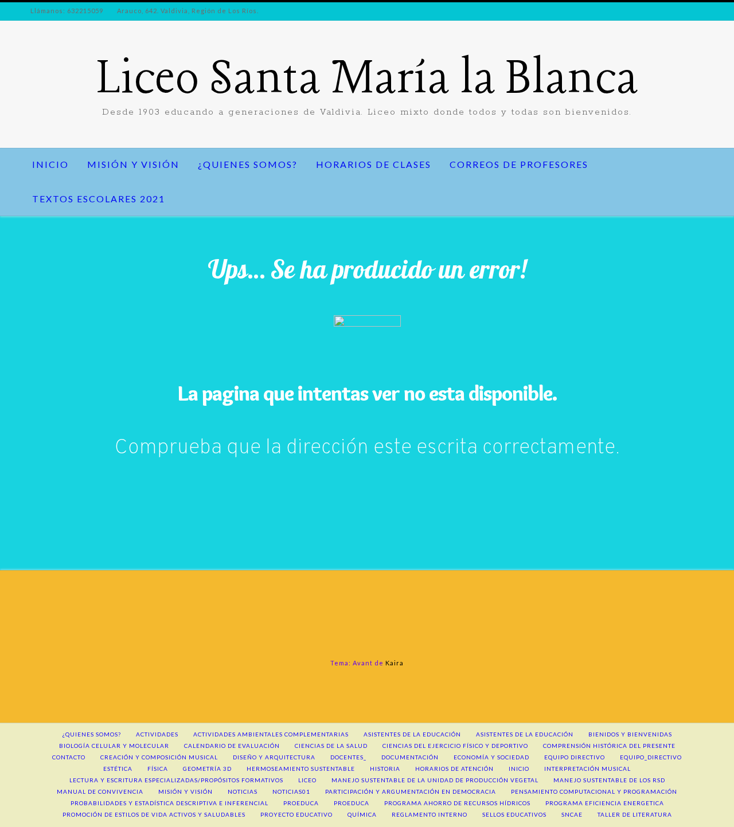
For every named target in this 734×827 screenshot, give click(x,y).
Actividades (157, 734)
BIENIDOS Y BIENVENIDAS (630, 734)
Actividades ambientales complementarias (271, 734)
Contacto (68, 757)
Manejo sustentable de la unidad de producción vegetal (434, 780)
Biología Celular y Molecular (114, 745)
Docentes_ (348, 757)
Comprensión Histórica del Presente (609, 745)
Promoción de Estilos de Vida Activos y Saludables (154, 814)
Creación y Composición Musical (159, 757)
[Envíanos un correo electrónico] (49, 85)
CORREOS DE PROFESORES (519, 164)
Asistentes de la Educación (524, 734)
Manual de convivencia (100, 791)
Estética (117, 768)
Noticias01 (291, 791)
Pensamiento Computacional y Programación (594, 791)
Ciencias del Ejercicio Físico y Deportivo (455, 745)
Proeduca (301, 802)
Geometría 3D (207, 768)
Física (157, 768)
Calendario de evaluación (232, 745)
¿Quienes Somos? (248, 164)
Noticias (242, 791)
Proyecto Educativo (296, 814)
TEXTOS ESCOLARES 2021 (98, 198)
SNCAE (572, 814)
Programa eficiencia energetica (604, 802)
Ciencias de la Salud (331, 745)
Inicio (50, 164)
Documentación (410, 757)
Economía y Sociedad (491, 757)
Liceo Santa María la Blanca (367, 80)
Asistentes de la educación (412, 734)
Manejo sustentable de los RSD (609, 780)
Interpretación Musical (587, 768)
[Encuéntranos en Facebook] (30, 85)
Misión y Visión (133, 164)
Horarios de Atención (454, 768)
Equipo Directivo (574, 757)
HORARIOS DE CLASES (373, 164)
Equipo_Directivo (651, 757)
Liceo (307, 780)
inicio (519, 768)
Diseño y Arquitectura (274, 757)
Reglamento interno (429, 814)
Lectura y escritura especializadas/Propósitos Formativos (176, 780)
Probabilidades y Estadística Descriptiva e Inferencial (169, 802)
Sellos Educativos (514, 814)
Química (362, 814)
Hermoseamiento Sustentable (301, 768)
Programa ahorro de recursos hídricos (457, 802)
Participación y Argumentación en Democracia (410, 791)
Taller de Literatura (635, 814)
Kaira (394, 663)
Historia (385, 768)
